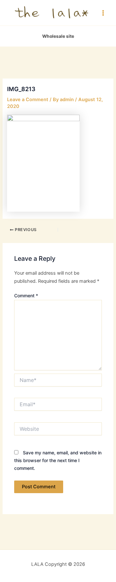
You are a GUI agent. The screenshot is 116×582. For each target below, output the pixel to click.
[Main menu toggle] (103, 12)
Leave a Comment (27, 99)
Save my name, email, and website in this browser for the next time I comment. (58, 460)
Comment (26, 295)
